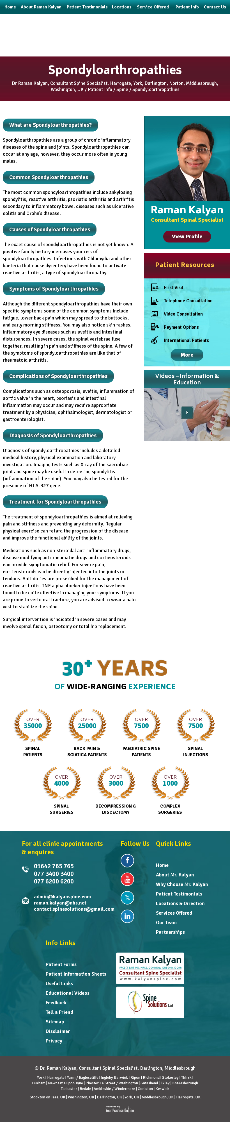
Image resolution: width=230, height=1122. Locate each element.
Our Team (166, 922)
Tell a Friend (59, 1012)
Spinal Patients (32, 737)
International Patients (186, 340)
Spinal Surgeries (61, 794)
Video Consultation (183, 314)
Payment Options (181, 327)
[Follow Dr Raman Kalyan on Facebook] (127, 860)
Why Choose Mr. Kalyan (182, 884)
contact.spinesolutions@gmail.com (74, 909)
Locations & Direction (180, 903)
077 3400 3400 (54, 874)
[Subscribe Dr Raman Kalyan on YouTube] (127, 879)
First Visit (173, 288)
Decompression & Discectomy (115, 794)
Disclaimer (58, 1031)
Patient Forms (61, 964)
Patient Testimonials (179, 894)
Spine (122, 89)
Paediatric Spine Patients (141, 737)
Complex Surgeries (170, 794)
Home (162, 865)
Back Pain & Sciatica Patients (87, 737)
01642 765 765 (54, 866)
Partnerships (170, 932)
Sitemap (55, 1022)
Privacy (54, 1041)
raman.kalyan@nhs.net (60, 903)
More (187, 354)
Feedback (56, 1002)
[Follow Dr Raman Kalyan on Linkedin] (127, 916)
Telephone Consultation (188, 301)
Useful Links (59, 983)
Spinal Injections (195, 737)
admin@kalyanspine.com (62, 897)
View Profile (187, 236)
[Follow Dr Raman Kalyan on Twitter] (127, 898)
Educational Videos (67, 993)
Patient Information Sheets (76, 974)
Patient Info (100, 89)
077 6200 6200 (54, 881)
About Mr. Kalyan (175, 875)
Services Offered (174, 913)
